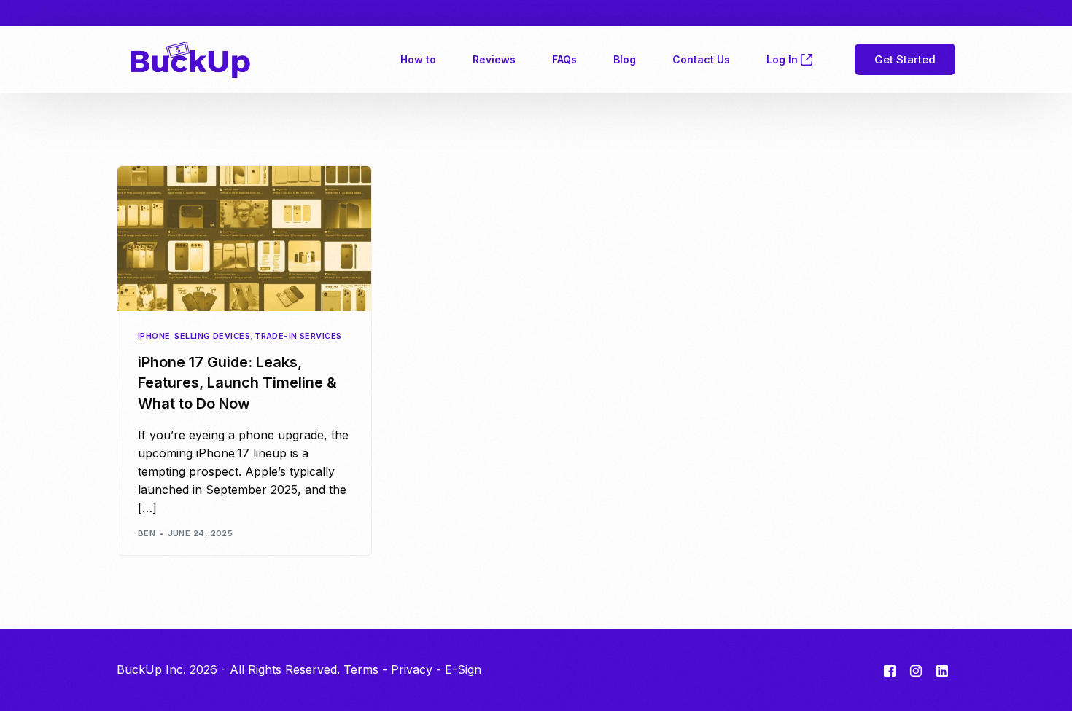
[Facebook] (890, 670)
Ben (146, 533)
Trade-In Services (298, 336)
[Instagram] (916, 670)
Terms (360, 669)
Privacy (411, 669)
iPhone (154, 336)
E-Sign (463, 669)
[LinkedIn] (942, 670)
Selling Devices (212, 336)
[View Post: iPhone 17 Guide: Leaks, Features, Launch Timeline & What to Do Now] (244, 238)
